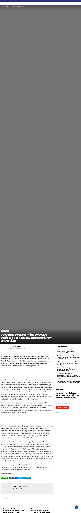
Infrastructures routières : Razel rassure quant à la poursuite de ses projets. (67, 363)
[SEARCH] (76, 3)
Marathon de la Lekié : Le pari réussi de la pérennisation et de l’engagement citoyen (68, 382)
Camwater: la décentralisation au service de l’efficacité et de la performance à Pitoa (67, 351)
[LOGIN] (79, 3)
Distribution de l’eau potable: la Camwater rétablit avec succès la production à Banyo (67, 369)
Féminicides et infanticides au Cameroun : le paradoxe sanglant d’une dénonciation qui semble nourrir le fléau (68, 376)
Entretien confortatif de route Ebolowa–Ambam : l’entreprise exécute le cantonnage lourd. (68, 357)
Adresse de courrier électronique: (65, 401)
